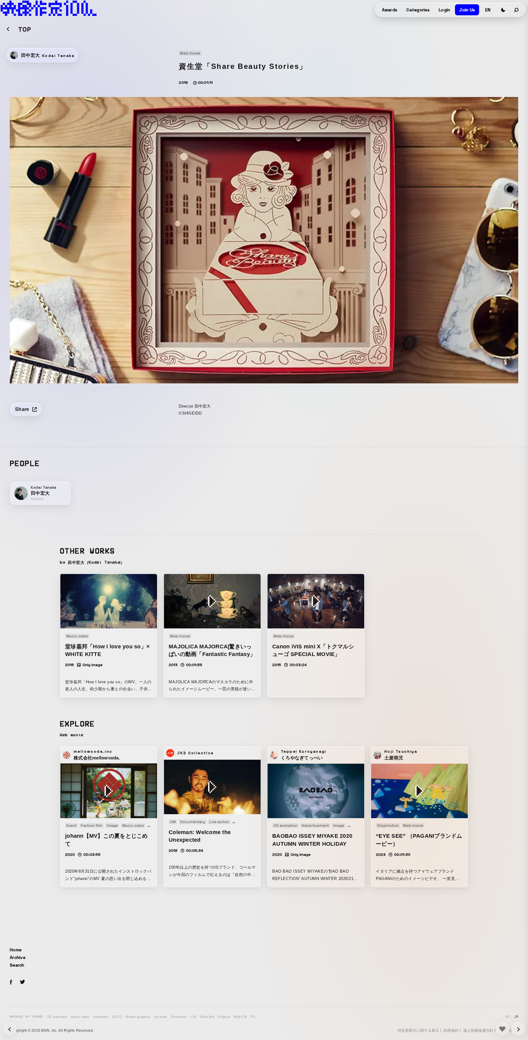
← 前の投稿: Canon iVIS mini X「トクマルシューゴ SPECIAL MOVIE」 (518, 1029)
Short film (207, 1017)
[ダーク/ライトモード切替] (503, 9)
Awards (390, 10)
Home (15, 949)
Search (17, 965)
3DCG (117, 1017)
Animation (100, 1017)
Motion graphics (138, 1017)
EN (487, 10)
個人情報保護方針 (478, 1030)
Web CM (240, 1017)
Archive (17, 957)
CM (193, 1017)
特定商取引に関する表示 (418, 1030)
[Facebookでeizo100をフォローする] (11, 983)
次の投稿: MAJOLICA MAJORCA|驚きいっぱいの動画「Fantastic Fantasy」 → (9, 1029)
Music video (80, 1017)
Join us (467, 10)
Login (444, 10)
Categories (418, 10)
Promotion (179, 1017)
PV (253, 1017)
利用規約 (451, 1030)
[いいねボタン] (502, 1029)
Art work (160, 1017)
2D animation (57, 1017)
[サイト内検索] (516, 9)
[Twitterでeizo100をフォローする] (22, 983)
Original (224, 1017)
